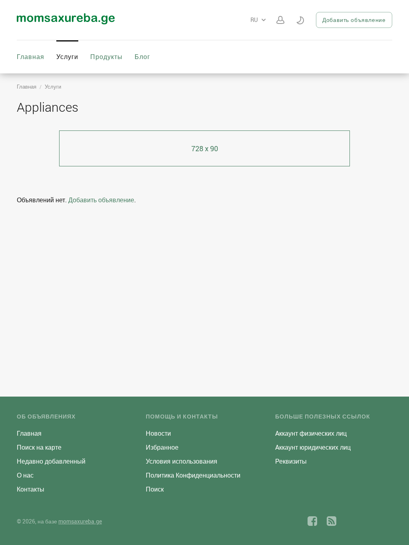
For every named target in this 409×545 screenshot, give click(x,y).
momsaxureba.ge (80, 521)
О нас (25, 475)
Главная (30, 56)
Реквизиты (291, 461)
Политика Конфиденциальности (193, 475)
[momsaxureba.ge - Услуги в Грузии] (66, 22)
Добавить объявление (354, 20)
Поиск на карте (39, 447)
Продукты (106, 56)
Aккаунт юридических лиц (313, 447)
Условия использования (181, 461)
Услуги (67, 56)
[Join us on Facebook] (312, 521)
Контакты (30, 489)
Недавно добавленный (51, 461)
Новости (158, 433)
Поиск (155, 489)
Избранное (162, 447)
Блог (142, 56)
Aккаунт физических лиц (311, 433)
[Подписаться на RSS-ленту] (331, 521)
